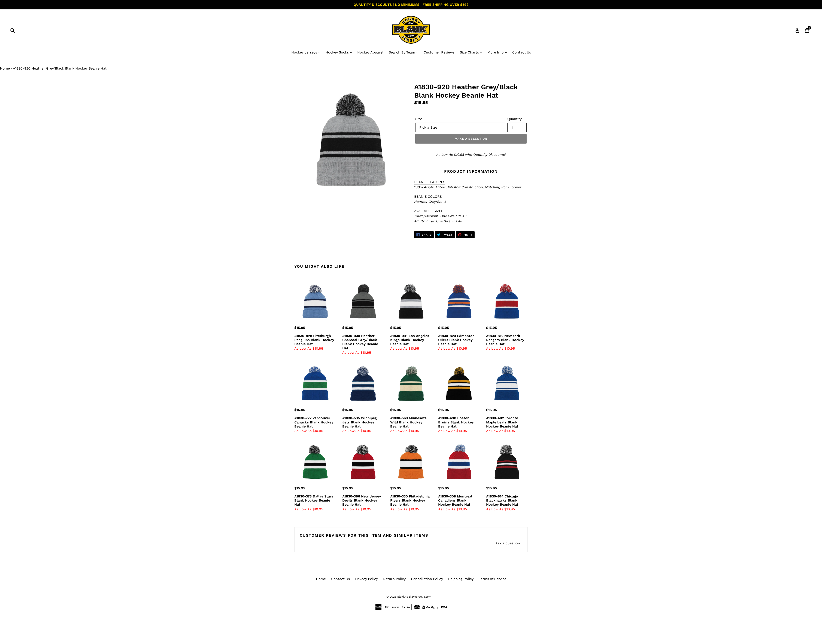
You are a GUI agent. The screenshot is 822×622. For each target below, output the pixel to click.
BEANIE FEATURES (429, 182)
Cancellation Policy (427, 579)
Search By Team (402, 52)
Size (418, 119)
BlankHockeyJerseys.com (414, 596)
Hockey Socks (338, 52)
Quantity (514, 119)
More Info (496, 52)
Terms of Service (492, 579)
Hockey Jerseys (304, 52)
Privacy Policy (366, 579)
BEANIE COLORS (428, 196)
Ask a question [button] (507, 543)
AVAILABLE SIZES (428, 211)
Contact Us (521, 52)
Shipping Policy (461, 579)
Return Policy (394, 579)
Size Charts (470, 52)
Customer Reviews (439, 52)
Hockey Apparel (370, 52)
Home (5, 68)
